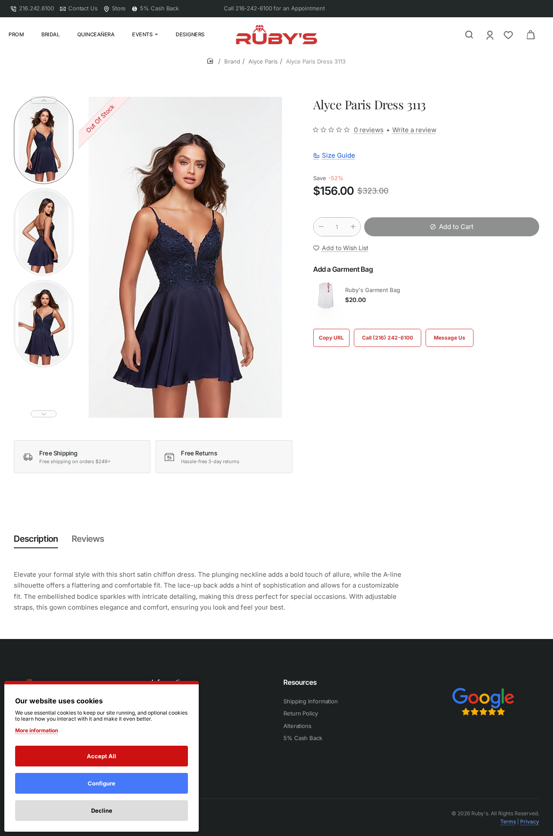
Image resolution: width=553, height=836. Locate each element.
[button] (44, 100)
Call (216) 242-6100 (387, 337)
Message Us (449, 337)
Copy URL (331, 337)
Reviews (88, 539)
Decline (101, 810)
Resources (300, 682)
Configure (101, 783)
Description (36, 539)
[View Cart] (530, 34)
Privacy (529, 821)
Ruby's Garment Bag (372, 290)
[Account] (490, 35)
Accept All (101, 756)
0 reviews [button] (369, 130)
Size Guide (338, 155)
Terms (508, 821)
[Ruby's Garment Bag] (326, 295)
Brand (232, 61)
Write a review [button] (414, 130)
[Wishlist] (509, 35)
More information (36, 730)
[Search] (469, 34)
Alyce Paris (263, 61)
